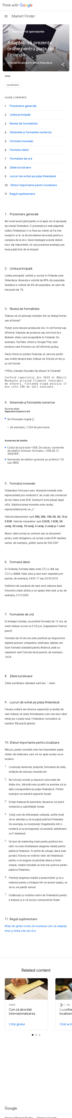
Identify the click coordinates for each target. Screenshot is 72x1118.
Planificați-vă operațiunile (27, 31)
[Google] (11, 1109)
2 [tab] (39, 1034)
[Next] (61, 1005)
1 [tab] (36, 1034)
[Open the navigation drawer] (6, 16)
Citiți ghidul (17, 1024)
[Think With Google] (17, 5)
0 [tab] (32, 1034)
